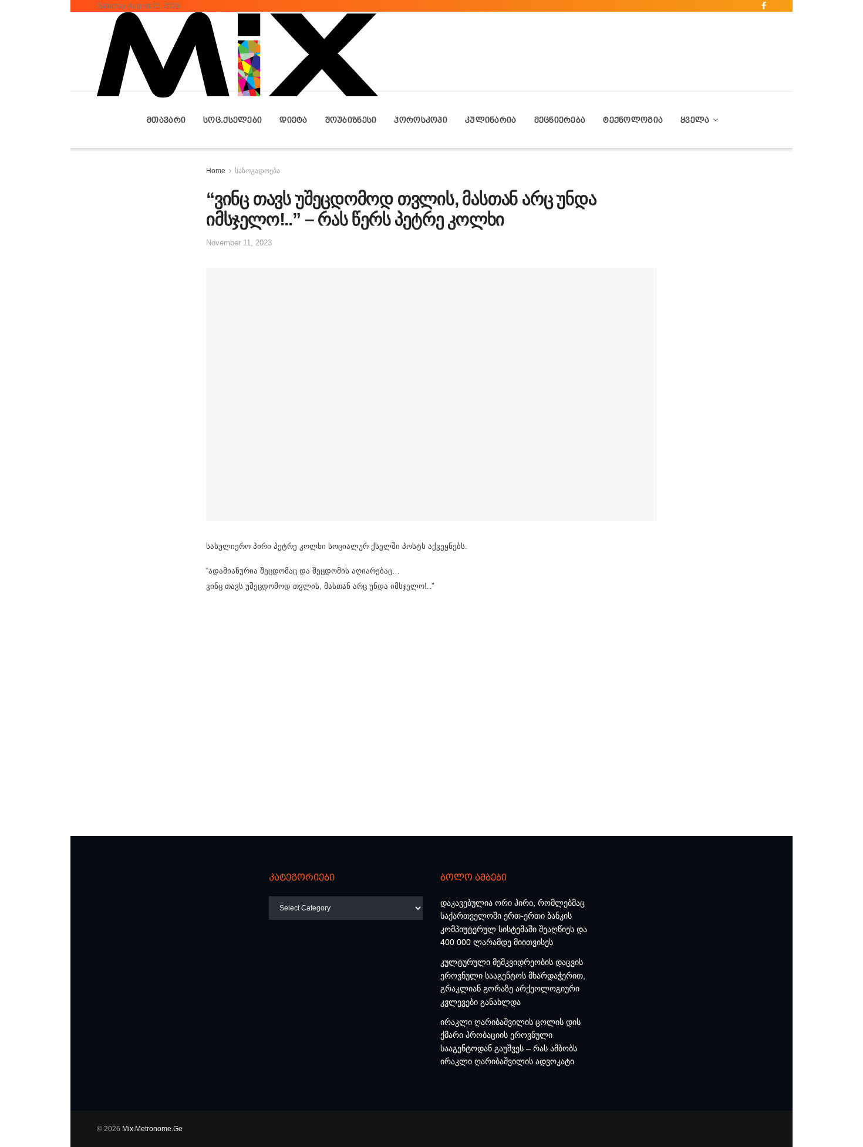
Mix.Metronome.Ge (152, 1129)
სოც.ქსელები (232, 119)
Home (215, 171)
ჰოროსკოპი (420, 119)
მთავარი (166, 119)
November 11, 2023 (239, 242)
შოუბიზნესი (351, 119)
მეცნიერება (560, 119)
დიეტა (293, 119)
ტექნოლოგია (633, 119)
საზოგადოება (257, 171)
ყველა (694, 119)
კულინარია (491, 119)
